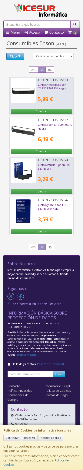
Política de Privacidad (26, 354)
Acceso (34, 32)
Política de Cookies (58, 391)
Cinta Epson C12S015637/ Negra (55, 126)
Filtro (13, 56)
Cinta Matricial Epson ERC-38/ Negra (55, 166)
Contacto (56, 32)
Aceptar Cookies (51, 438)
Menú (15, 32)
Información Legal (57, 386)
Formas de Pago (56, 395)
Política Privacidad (19, 391)
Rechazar (29, 438)
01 (41, 69)
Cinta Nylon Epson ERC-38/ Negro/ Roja (53, 206)
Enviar (59, 374)
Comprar (41, 111)
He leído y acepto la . (38, 364)
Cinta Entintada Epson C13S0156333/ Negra (52, 86)
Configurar (12, 438)
